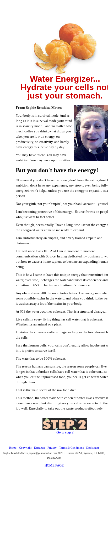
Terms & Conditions (71, 447)
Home (13, 447)
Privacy (52, 447)
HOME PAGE (54, 465)
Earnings (39, 447)
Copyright (25, 447)
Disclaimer (92, 447)
